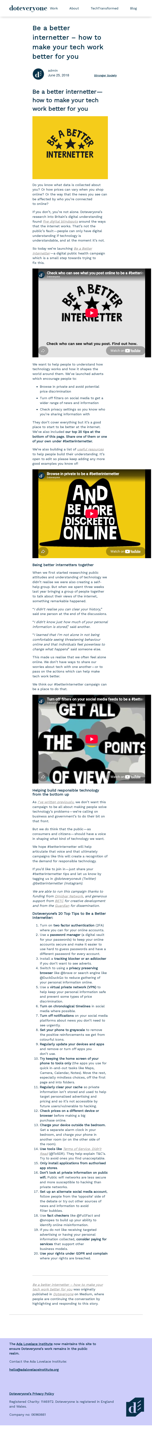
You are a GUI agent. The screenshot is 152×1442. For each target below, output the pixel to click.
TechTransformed (104, 8)
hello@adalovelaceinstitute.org (34, 1369)
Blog (133, 8)
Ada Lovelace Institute (34, 1344)
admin (53, 70)
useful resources (90, 449)
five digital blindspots (60, 221)
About (74, 8)
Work (54, 8)
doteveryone (28, 8)
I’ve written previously (55, 802)
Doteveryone (63, 1294)
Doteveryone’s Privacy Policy (31, 1394)
